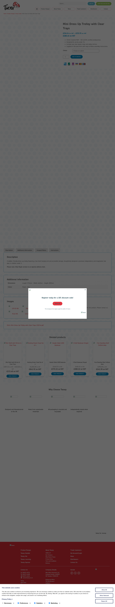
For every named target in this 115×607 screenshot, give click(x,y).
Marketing (54, 603)
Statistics (39, 603)
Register (57, 303)
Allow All (104, 590)
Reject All (104, 601)
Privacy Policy (7, 599)
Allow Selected (104, 595)
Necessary (8, 603)
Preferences (24, 603)
